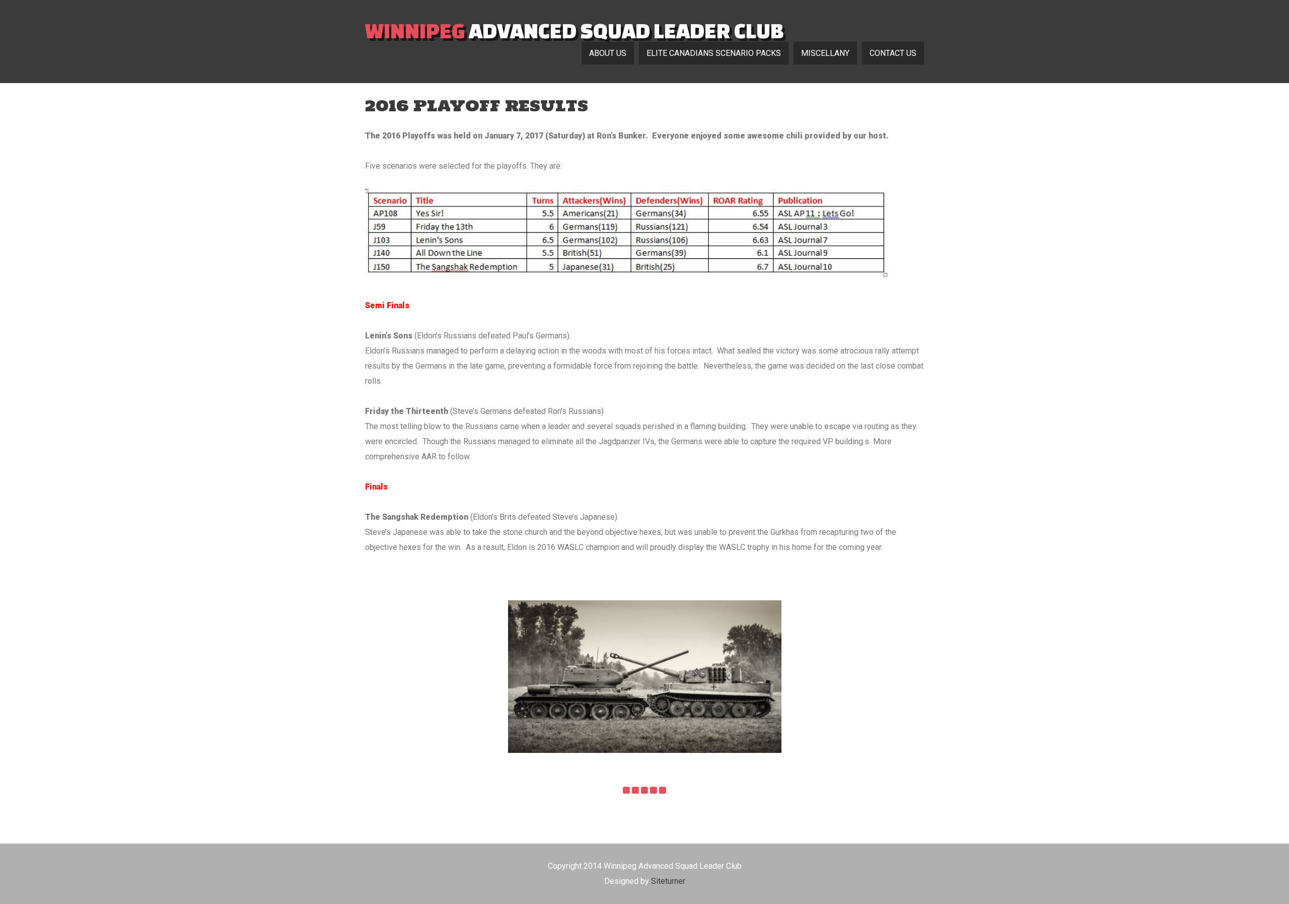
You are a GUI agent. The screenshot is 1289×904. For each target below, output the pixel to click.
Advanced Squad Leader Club (574, 30)
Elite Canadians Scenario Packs (714, 53)
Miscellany (825, 53)
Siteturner (668, 881)
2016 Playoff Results (476, 105)
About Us (607, 53)
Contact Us (893, 53)
